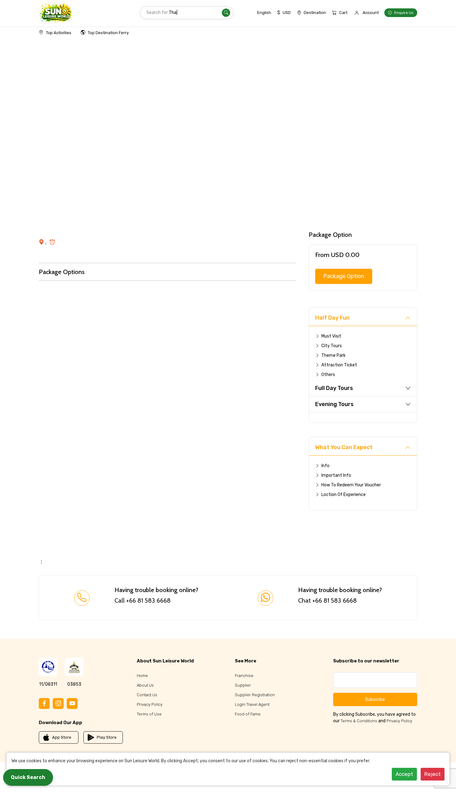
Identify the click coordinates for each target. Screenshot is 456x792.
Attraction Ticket (339, 365)
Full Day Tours (334, 388)
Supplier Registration (255, 694)
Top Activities (58, 32)
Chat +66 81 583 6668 (327, 600)
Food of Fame (248, 714)
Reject (432, 774)
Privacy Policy (150, 704)
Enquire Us (404, 13)
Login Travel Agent (252, 704)
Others (328, 374)
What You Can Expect (344, 447)
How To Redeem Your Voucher (351, 485)
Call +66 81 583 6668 (142, 600)
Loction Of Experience (343, 494)
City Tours (331, 345)
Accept (404, 774)
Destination (315, 12)
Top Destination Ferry (108, 32)
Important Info (336, 475)
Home (142, 675)
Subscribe (375, 699)
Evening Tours (334, 404)
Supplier (243, 685)
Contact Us (147, 694)
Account (371, 12)
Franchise (244, 675)
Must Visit (331, 336)
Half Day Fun (332, 317)
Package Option (343, 276)
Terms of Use (149, 714)
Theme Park (333, 355)
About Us (145, 685)
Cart (343, 12)
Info (325, 465)
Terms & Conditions (359, 721)
